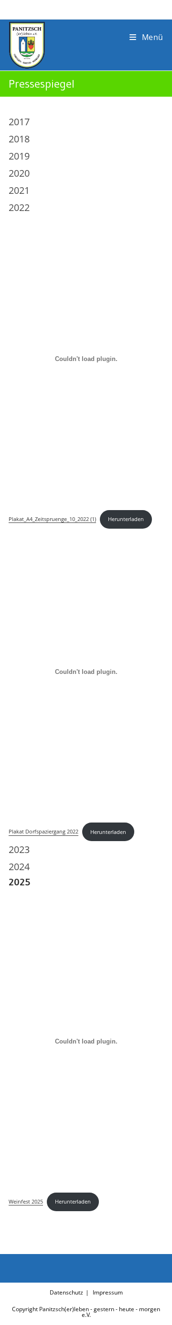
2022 (19, 207)
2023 (19, 849)
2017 (19, 121)
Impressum (108, 1292)
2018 (19, 138)
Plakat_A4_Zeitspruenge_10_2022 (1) (52, 518)
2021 (19, 190)
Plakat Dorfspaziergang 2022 (43, 831)
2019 (19, 156)
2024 (19, 866)
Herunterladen (126, 518)
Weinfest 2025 (26, 1201)
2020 (19, 173)
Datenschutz (66, 1292)
